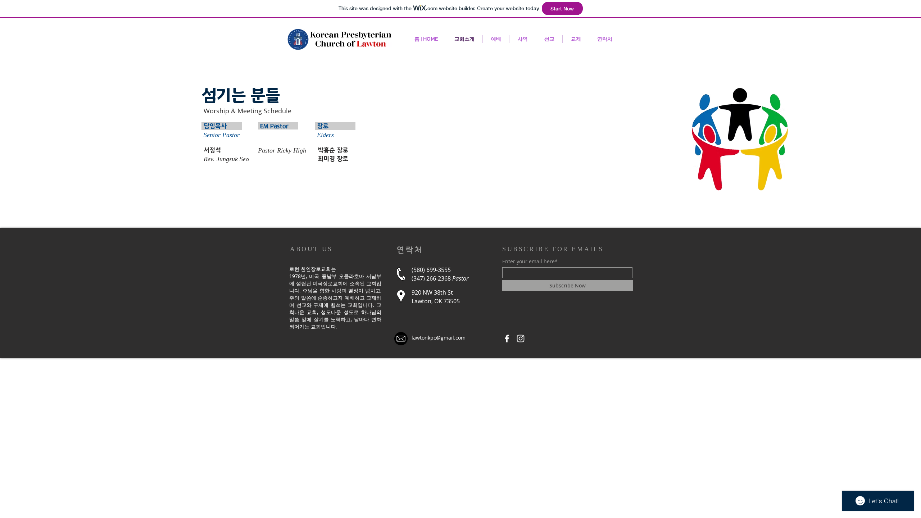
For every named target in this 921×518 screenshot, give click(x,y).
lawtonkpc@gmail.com (439, 337)
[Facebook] (507, 338)
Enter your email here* (530, 261)
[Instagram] (521, 338)
